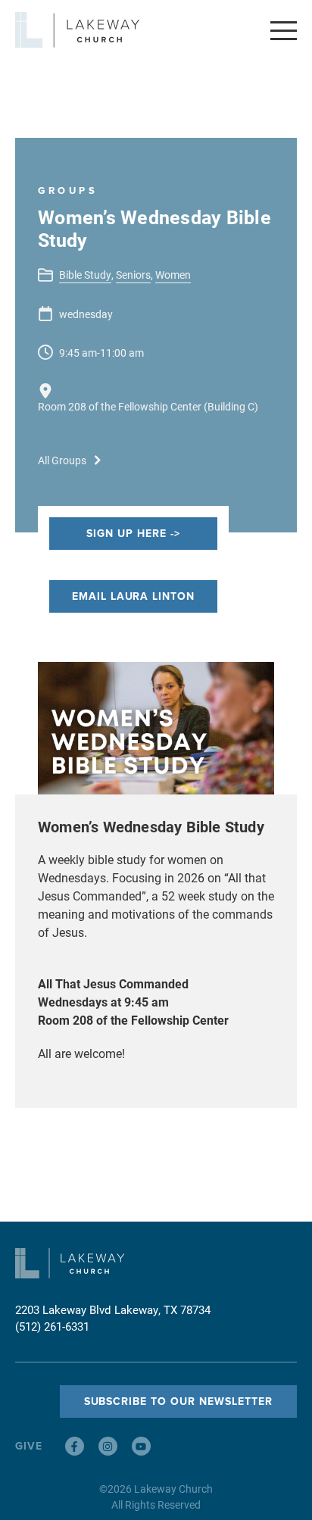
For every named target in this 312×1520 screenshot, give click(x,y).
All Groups (62, 460)
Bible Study (85, 274)
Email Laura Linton (133, 596)
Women (173, 274)
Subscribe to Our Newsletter (178, 1401)
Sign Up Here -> (133, 533)
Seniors (133, 274)
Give (28, 1445)
